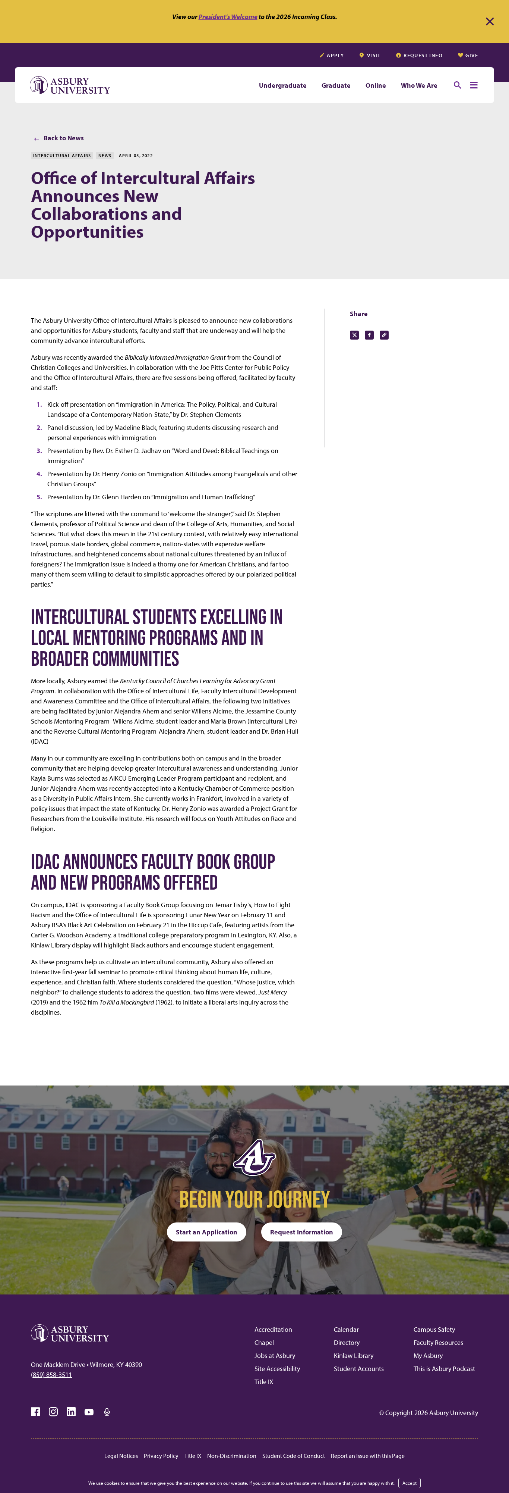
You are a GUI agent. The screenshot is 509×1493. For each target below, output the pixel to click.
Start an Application (206, 1232)
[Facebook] (35, 1412)
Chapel (264, 1342)
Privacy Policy (161, 1455)
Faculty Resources (438, 1342)
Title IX (264, 1381)
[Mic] (106, 1412)
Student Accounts (359, 1368)
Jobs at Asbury (275, 1355)
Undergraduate (283, 85)
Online (376, 85)
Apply (335, 55)
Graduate (336, 85)
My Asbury (428, 1355)
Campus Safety (434, 1329)
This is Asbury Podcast (444, 1368)
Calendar (346, 1329)
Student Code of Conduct (293, 1455)
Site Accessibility (277, 1368)
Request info (423, 55)
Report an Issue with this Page (368, 1455)
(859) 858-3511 (51, 1374)
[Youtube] (89, 1412)
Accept (409, 1483)
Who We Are (419, 85)
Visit (374, 55)
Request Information (301, 1232)
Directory (347, 1342)
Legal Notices (121, 1455)
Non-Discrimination (231, 1455)
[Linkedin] (71, 1412)
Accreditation (273, 1329)
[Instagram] (53, 1412)
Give (471, 55)
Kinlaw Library (353, 1355)
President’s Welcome (228, 16)
